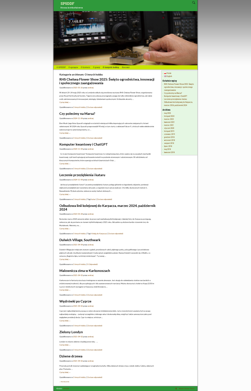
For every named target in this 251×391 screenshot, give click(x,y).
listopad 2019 (169, 131)
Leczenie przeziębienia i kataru (82, 175)
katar (93, 199)
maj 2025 (167, 113)
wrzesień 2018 (169, 140)
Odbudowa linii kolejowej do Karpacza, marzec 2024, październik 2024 (107, 207)
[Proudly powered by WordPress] (176, 388)
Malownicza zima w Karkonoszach (84, 271)
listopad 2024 (169, 116)
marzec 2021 (169, 125)
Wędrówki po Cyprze (75, 301)
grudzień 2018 (169, 137)
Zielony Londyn (71, 332)
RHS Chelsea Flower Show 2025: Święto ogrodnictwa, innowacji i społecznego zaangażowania (106, 81)
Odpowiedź (92, 264)
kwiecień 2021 (169, 122)
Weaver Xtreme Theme (187, 388)
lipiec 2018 (168, 146)
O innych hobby (111, 67)
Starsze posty (64, 381)
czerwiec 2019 (169, 134)
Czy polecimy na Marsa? (77, 113)
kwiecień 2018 (169, 152)
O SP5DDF (61, 67)
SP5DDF (67, 3)
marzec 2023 (169, 119)
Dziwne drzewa (70, 356)
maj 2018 (167, 149)
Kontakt (126, 67)
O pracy (96, 67)
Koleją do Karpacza (99, 234)
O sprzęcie (73, 67)
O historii (85, 67)
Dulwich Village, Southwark (79, 240)
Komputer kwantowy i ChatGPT (83, 144)
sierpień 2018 (169, 143)
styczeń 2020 (169, 128)
